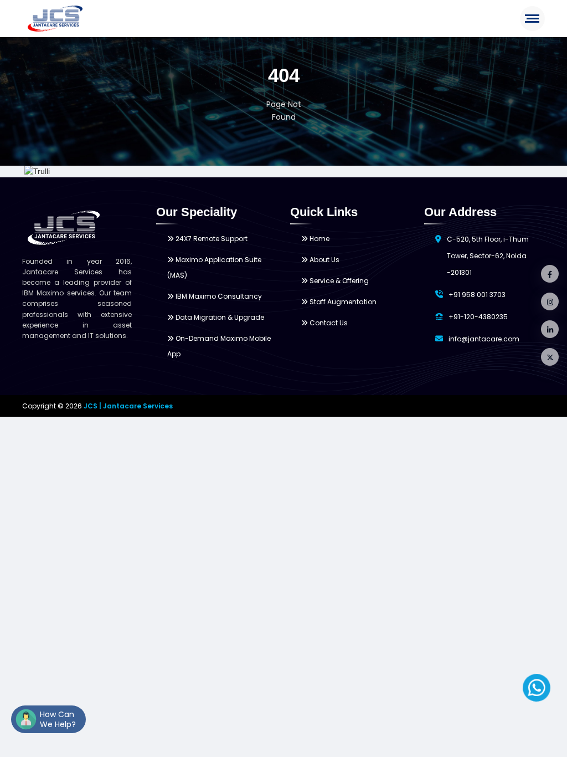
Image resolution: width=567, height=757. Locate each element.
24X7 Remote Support (211, 238)
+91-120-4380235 (478, 316)
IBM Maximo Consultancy (218, 296)
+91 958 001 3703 (477, 294)
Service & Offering (338, 280)
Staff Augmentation (342, 301)
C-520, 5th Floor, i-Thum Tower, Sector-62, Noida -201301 (488, 255)
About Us (323, 259)
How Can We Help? (58, 719)
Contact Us (328, 323)
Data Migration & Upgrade (219, 317)
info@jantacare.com (484, 339)
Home (318, 238)
